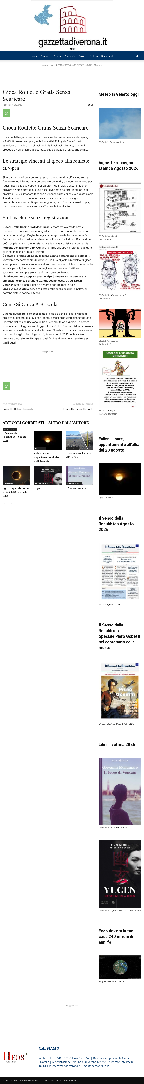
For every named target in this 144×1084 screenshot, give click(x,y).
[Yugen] (48, 475)
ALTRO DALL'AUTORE (68, 423)
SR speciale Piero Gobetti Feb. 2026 (116, 724)
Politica (57, 56)
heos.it (111, 410)
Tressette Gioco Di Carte (77, 409)
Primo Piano (72, 448)
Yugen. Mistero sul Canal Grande (125, 910)
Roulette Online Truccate (18, 409)
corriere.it (113, 236)
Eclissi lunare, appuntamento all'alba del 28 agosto (119, 444)
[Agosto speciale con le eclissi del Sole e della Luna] (16, 475)
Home (34, 56)
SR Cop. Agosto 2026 (109, 604)
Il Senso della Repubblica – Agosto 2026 (14, 437)
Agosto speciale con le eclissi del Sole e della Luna (15, 492)
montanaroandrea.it (96, 1066)
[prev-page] (5, 503)
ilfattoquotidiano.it (117, 295)
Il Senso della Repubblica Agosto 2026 (116, 524)
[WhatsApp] (6, 113)
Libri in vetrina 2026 (117, 744)
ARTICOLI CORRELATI (23, 423)
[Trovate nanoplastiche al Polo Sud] (79, 440)
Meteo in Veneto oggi (119, 94)
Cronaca (45, 56)
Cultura (93, 56)
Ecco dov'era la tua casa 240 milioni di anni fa (116, 937)
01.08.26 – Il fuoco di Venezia (113, 827)
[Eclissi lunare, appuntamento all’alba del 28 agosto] (48, 440)
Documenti (107, 56)
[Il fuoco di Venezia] (79, 475)
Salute (82, 56)
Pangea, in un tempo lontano (112, 981)
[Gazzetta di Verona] (72, 25)
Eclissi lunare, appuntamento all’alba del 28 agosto (46, 457)
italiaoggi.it (113, 341)
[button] (136, 56)
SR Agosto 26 (10, 429)
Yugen (37, 488)
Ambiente (70, 56)
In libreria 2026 (42, 483)
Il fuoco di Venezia (76, 488)
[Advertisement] (72, 72)
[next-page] (11, 503)
